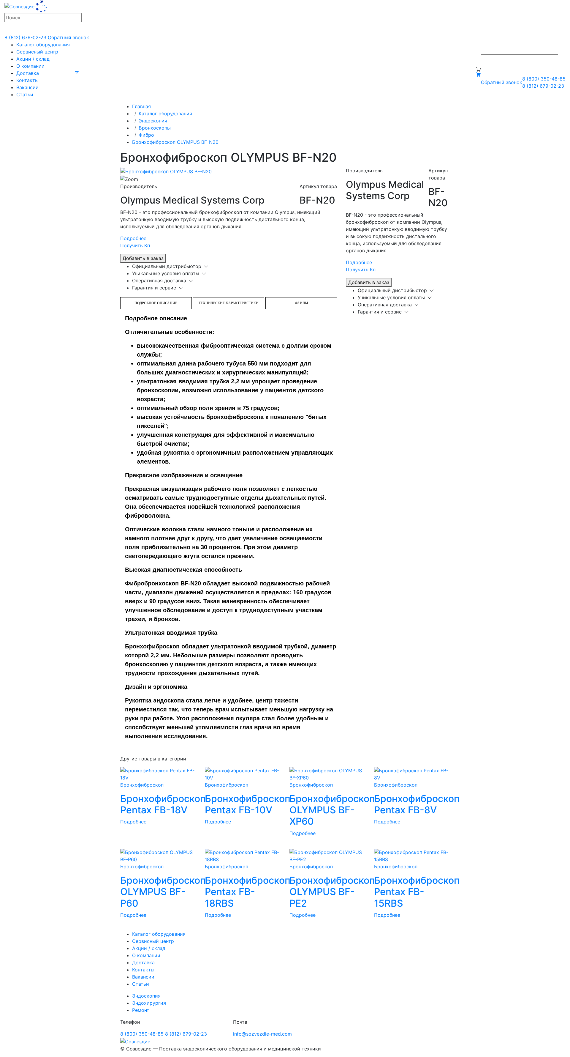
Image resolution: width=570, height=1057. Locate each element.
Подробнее (133, 238)
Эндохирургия (149, 1003)
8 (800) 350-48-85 (544, 79)
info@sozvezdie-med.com (262, 1034)
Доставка (27, 73)
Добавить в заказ (143, 258)
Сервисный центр (37, 52)
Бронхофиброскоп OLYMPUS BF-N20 (175, 142)
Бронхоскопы (155, 128)
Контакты (27, 80)
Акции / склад (33, 59)
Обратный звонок (68, 37)
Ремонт (140, 1010)
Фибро (146, 135)
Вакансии (27, 87)
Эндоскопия (153, 121)
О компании (30, 66)
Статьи (24, 94)
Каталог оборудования (43, 45)
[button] (77, 72)
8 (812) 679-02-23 (25, 37)
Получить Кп (135, 245)
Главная (141, 106)
